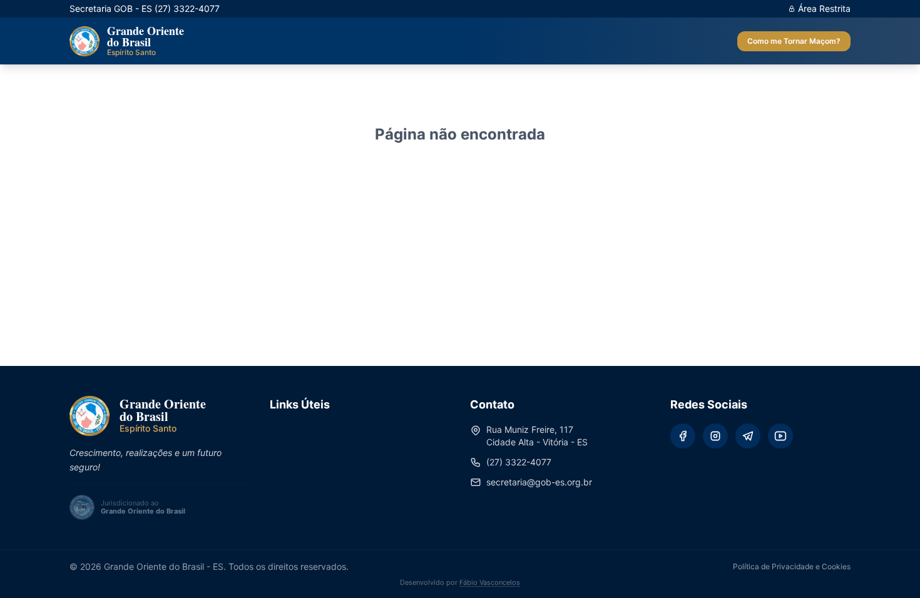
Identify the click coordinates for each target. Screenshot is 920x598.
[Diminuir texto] (453, 41)
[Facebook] (682, 435)
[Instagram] (715, 435)
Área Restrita (824, 8)
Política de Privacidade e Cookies (792, 566)
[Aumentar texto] (435, 41)
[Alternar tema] (418, 41)
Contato (500, 40)
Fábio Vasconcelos (489, 582)
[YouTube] (780, 435)
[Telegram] (747, 435)
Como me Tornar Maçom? (794, 41)
